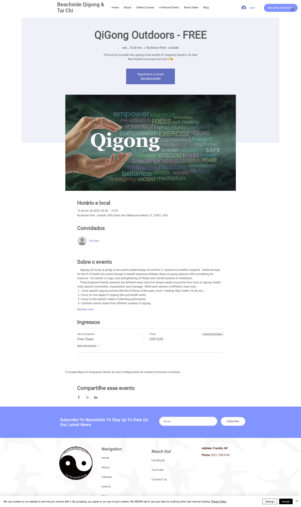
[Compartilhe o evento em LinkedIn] (96, 397)
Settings (269, 501)
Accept (286, 501)
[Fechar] (297, 501)
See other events (150, 78)
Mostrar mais (85, 309)
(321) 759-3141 (220, 455)
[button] (292, 8)
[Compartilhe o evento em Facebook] (78, 397)
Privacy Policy (218, 501)
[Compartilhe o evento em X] (87, 397)
